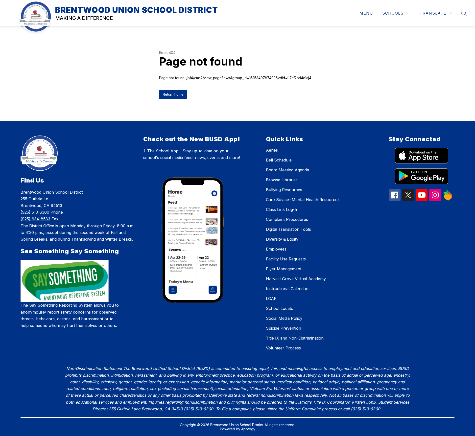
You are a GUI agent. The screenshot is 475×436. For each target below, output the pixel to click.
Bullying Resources (284, 189)
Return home (173, 94)
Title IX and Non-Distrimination (295, 338)
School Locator (280, 308)
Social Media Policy (284, 318)
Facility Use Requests (286, 258)
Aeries (272, 150)
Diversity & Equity (282, 239)
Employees (276, 249)
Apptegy (248, 429)
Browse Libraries (282, 179)
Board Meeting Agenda (287, 169)
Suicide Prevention (283, 328)
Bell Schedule (279, 160)
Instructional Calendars (287, 288)
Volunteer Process (283, 347)
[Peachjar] (448, 199)
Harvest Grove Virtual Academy (296, 278)
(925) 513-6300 (35, 212)
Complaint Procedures (287, 219)
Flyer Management (283, 268)
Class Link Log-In (282, 209)
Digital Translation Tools (288, 229)
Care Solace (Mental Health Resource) (302, 199)
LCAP (271, 298)
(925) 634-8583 (35, 218)
